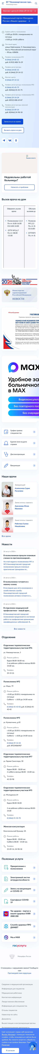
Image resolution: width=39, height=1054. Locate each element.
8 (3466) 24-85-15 (12, 60)
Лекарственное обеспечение (13, 1002)
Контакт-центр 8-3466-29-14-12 (18, 11)
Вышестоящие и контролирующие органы (19, 1023)
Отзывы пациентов (9, 1010)
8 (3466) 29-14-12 (12, 80)
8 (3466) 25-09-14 (12, 110)
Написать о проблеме (19, 187)
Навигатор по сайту (9, 1015)
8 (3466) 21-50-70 (14, 818)
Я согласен (10, 1050)
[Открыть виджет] (33, 1046)
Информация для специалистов (14, 1006)
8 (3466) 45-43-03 (14, 707)
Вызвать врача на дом (13, 130)
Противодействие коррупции (19, 973)
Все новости (19, 629)
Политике (6, 1045)
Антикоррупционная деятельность (15, 1027)
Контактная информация (11, 997)
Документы (6, 1019)
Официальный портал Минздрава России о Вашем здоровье (18, 19)
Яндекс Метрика (8, 1034)
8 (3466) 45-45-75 (12, 87)
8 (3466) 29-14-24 (12, 97)
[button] (36, 3)
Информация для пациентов (13, 989)
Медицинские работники (12, 993)
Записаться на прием (12, 122)
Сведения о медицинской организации (17, 984)
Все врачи (6, 536)
